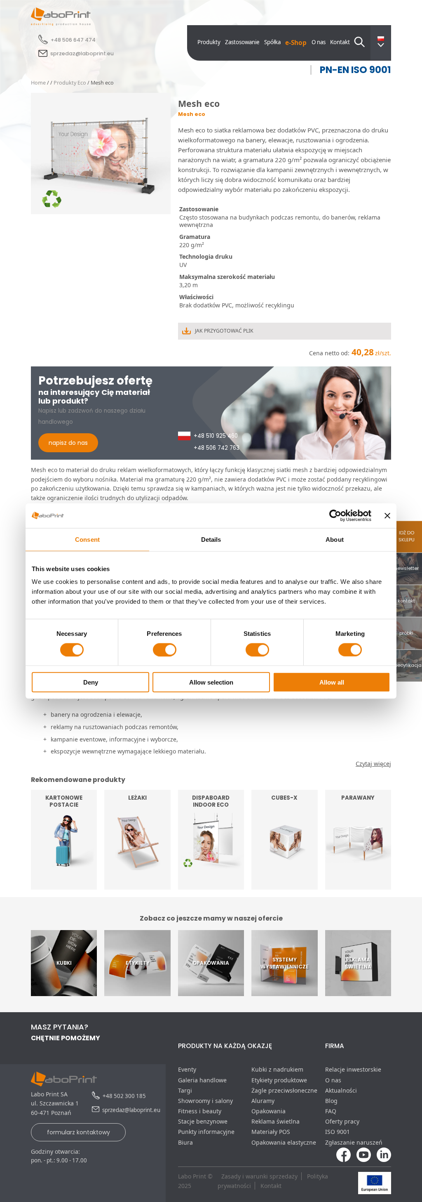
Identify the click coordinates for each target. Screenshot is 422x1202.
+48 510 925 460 (216, 436)
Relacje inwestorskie (353, 1069)
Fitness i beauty (199, 1111)
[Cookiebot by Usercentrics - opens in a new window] (335, 515)
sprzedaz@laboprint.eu (82, 53)
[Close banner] (387, 515)
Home (38, 82)
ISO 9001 (337, 1132)
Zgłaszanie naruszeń (353, 1142)
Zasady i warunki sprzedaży (259, 1176)
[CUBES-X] (284, 885)
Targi (185, 1090)
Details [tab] (211, 539)
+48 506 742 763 (216, 448)
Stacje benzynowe (202, 1121)
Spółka (272, 42)
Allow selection (211, 682)
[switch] (164, 649)
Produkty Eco (70, 82)
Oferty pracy (342, 1121)
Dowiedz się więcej (284, 871)
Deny (90, 682)
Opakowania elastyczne (283, 1142)
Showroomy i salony (205, 1101)
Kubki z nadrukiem (277, 1069)
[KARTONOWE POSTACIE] (64, 885)
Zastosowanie (242, 42)
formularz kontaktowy (78, 1132)
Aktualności (341, 1090)
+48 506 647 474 (73, 39)
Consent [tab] (87, 539)
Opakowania (268, 1111)
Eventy (187, 1069)
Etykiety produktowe (279, 1080)
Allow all (331, 682)
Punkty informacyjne (206, 1132)
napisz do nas (68, 443)
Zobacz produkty (64, 871)
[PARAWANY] (358, 885)
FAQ (330, 1111)
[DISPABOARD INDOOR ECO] (211, 885)
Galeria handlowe (202, 1080)
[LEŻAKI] (137, 885)
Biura (185, 1142)
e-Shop (296, 42)
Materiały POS (270, 1132)
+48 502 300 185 (124, 1096)
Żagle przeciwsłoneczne (284, 1090)
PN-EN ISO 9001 (355, 70)
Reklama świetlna (275, 1121)
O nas (319, 42)
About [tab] (335, 539)
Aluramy (262, 1101)
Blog (331, 1101)
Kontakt (340, 42)
